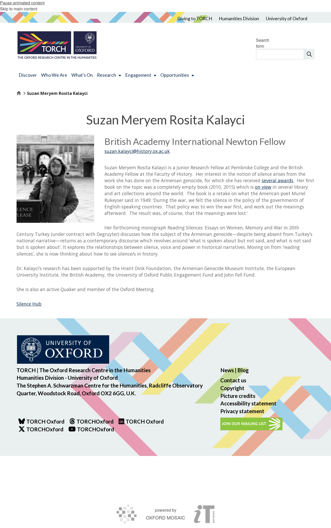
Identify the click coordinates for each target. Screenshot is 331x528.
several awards (277, 180)
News (227, 370)
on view (263, 187)
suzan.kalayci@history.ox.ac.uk (137, 151)
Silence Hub (29, 304)
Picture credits (237, 395)
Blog (243, 370)
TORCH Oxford (145, 421)
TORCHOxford (44, 429)
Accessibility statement (248, 403)
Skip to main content (18, 9)
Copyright (232, 388)
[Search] (309, 54)
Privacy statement (242, 411)
